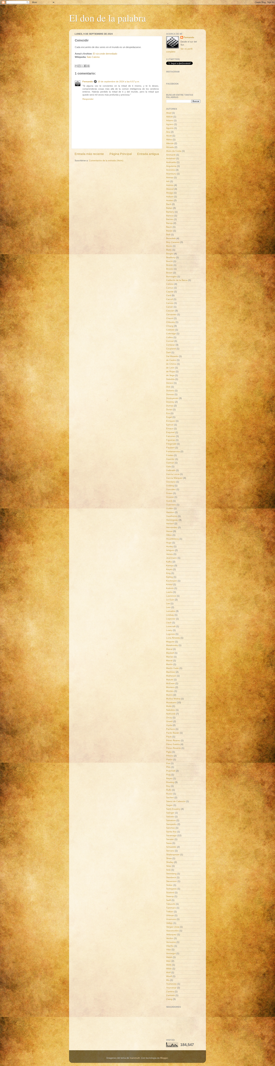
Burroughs (171, 276)
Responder (88, 99)
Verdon (169, 938)
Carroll (169, 299)
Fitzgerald (171, 444)
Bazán (169, 231)
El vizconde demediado (105, 53)
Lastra (169, 592)
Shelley (169, 862)
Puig (168, 774)
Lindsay (170, 615)
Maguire (170, 641)
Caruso (169, 303)
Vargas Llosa (172, 927)
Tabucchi (170, 904)
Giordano (171, 482)
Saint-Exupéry (173, 809)
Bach (168, 204)
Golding (170, 485)
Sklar (168, 866)
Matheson (171, 676)
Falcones (170, 436)
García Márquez (174, 478)
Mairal (169, 649)
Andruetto (171, 162)
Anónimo (170, 170)
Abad (168, 113)
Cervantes (171, 314)
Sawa (169, 843)
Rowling (170, 782)
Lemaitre (170, 611)
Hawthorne (171, 516)
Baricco (170, 216)
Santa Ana (171, 832)
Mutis (169, 706)
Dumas (169, 406)
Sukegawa (171, 889)
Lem (168, 607)
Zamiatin (170, 995)
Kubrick (170, 588)
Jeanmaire (171, 558)
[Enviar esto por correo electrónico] (76, 66)
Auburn (169, 196)
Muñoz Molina (173, 699)
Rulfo (168, 790)
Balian (169, 208)
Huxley (169, 546)
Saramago (171, 835)
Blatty (169, 250)
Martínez (170, 672)
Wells (169, 965)
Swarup (170, 896)
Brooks (169, 269)
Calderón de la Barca (176, 280)
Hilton (169, 535)
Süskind (170, 892)
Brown (169, 273)
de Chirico (171, 364)
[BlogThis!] (79, 66)
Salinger (170, 813)
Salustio (170, 816)
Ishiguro (170, 550)
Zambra (170, 991)
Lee (168, 603)
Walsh (169, 957)
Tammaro (171, 908)
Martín (169, 664)
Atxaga (169, 193)
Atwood (170, 189)
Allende (170, 143)
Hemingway (172, 520)
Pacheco (170, 729)
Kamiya (170, 565)
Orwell (169, 721)
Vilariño (170, 946)
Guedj (169, 501)
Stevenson (171, 881)
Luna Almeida (173, 638)
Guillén (169, 508)
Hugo (169, 543)
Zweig (169, 999)
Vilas (168, 949)
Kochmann (171, 581)
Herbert (170, 523)
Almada (170, 147)
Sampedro (171, 824)
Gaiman (170, 463)
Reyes (169, 778)
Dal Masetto (172, 356)
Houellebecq (172, 539)
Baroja (169, 223)
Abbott (169, 117)
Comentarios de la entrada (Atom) (106, 160)
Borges (169, 253)
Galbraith (170, 470)
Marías (169, 657)
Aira (168, 132)
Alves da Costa (173, 151)
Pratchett (170, 771)
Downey (170, 402)
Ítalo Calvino (93, 57)
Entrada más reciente (89, 154)
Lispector (170, 619)
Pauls (169, 737)
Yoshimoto (171, 984)
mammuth (135, 1058)
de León (170, 368)
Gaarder (170, 459)
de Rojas (170, 371)
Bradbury (170, 257)
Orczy (169, 717)
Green (169, 493)
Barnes (169, 219)
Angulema (171, 166)
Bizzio (169, 246)
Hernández (171, 527)
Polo (168, 767)
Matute (169, 679)
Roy (168, 786)
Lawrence (171, 596)
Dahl (168, 352)
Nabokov (170, 710)
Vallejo (169, 923)
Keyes (169, 569)
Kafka (169, 562)
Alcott (169, 136)
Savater (170, 839)
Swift (168, 900)
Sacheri (170, 797)
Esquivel (170, 432)
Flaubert (170, 447)
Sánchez (170, 828)
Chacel (169, 318)
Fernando (87, 81)
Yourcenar (171, 988)
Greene (170, 497)
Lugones (170, 634)
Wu (167, 980)
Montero (170, 687)
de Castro (171, 360)
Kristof (169, 584)
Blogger (164, 1058)
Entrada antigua (148, 154)
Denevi (169, 383)
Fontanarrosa (173, 451)
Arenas (169, 177)
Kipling (169, 577)
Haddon (170, 512)
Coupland (171, 348)
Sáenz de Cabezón (175, 801)
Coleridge (171, 333)
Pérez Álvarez (173, 740)
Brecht (169, 261)
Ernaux (169, 428)
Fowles (169, 455)
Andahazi (171, 158)
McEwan (170, 683)
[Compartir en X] (82, 66)
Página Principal (120, 154)
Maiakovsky (172, 645)
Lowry (169, 630)
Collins (169, 337)
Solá (168, 870)
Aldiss (169, 139)
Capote (169, 291)
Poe (168, 763)
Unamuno (171, 919)
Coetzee (170, 330)
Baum (169, 227)
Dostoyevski (172, 398)
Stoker (169, 885)
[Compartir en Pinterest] (88, 66)
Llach (169, 622)
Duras (169, 409)
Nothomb (170, 714)
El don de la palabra (107, 17)
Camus (169, 288)
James (169, 554)
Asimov (169, 185)
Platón (169, 759)
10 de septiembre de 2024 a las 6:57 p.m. (119, 81)
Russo (169, 794)
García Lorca (172, 474)
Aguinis (169, 128)
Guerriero (171, 505)
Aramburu (171, 174)
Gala (168, 466)
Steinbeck (171, 877)
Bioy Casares (173, 242)
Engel (169, 417)
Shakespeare (173, 854)
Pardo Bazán (172, 733)
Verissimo (171, 942)
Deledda (170, 379)
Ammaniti (171, 155)
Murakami (171, 702)
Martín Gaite (172, 668)
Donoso (170, 394)
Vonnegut (171, 953)
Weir (168, 961)
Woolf (169, 976)
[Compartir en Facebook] (85, 66)
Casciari (170, 311)
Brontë (169, 265)
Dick (168, 387)
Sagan (169, 805)
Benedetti (171, 238)
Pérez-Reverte (173, 748)
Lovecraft (171, 626)
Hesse (169, 531)
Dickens (170, 390)
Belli (168, 234)
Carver (169, 307)
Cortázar (170, 345)
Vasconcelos (172, 931)
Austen (169, 200)
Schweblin (171, 847)
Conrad (170, 341)
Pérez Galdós (173, 744)
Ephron (169, 425)
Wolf (168, 972)
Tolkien (169, 911)
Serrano (170, 851)
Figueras (170, 440)
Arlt (167, 181)
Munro (169, 695)
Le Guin (170, 600)
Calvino (170, 284)
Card (168, 295)
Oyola (169, 725)
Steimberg (171, 873)
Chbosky (170, 322)
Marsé (169, 660)
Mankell (170, 653)
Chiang (169, 326)
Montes (170, 691)
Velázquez (171, 934)
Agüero (169, 124)
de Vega (170, 375)
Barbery (170, 212)
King (168, 573)
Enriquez (170, 421)
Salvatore (171, 820)
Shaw (169, 858)
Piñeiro (169, 756)
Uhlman (170, 915)
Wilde (169, 968)
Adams (169, 120)
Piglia (169, 752)
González (171, 489)
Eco (168, 413)
